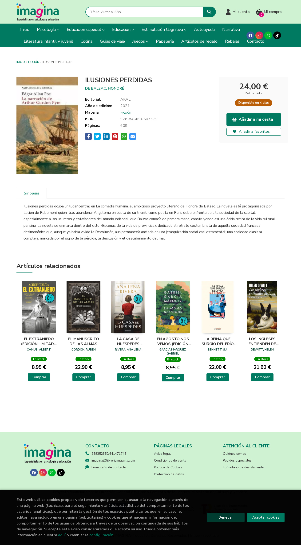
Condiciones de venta (170, 460)
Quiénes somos (234, 453)
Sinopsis (31, 193)
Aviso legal (162, 453)
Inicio (20, 62)
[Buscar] (209, 12)
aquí (62, 535)
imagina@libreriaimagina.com (113, 460)
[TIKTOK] (277, 35)
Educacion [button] (122, 29)
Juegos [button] (139, 41)
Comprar (39, 377)
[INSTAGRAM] (259, 35)
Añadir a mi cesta (256, 119)
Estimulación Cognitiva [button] (163, 29)
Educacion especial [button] (84, 29)
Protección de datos (169, 474)
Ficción (33, 62)
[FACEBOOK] (250, 35)
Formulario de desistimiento (243, 467)
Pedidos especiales (237, 460)
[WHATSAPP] (268, 35)
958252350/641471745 (108, 453)
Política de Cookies (168, 467)
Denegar (225, 517)
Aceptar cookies (265, 517)
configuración (101, 535)
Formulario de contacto (108, 467)
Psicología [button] (47, 29)
